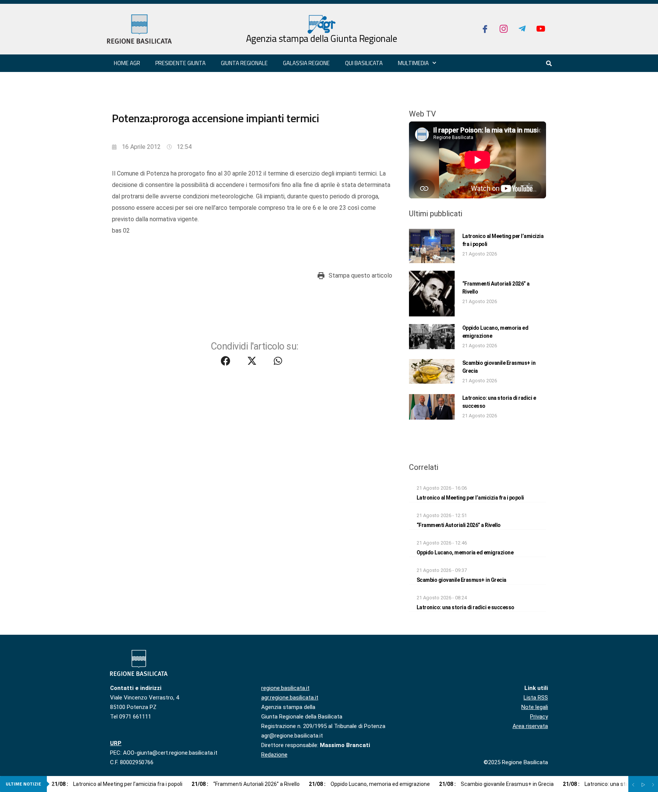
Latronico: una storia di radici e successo (465, 607)
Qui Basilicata (364, 63)
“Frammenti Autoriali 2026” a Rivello (459, 525)
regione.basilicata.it (285, 688)
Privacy (539, 716)
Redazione (274, 754)
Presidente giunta (180, 63)
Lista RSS (536, 697)
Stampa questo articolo (360, 275)
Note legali (534, 707)
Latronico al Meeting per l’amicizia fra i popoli (470, 498)
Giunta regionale (244, 63)
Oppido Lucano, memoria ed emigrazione (465, 552)
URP (115, 743)
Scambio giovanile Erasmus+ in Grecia (461, 580)
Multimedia (413, 63)
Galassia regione (306, 63)
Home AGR (127, 63)
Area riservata (530, 726)
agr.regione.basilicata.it (289, 697)
